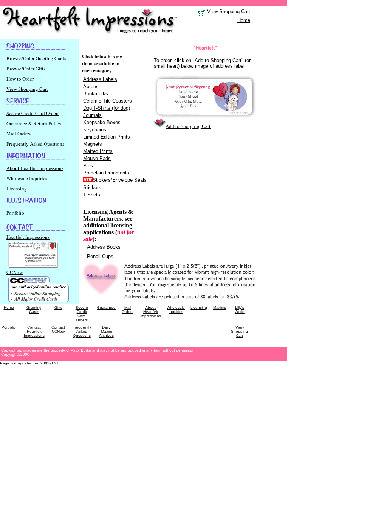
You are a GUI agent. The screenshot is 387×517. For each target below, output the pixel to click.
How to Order (20, 78)
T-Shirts (91, 195)
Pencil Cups (100, 256)
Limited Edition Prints (106, 137)
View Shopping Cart (27, 89)
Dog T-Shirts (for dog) (106, 108)
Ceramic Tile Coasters (107, 101)
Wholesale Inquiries (26, 178)
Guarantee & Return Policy (34, 123)
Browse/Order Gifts (25, 68)
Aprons (91, 86)
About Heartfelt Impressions (34, 168)
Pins (88, 165)
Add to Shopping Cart (188, 126)
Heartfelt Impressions (28, 237)
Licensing (16, 188)
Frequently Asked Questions (35, 143)
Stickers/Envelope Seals (120, 180)
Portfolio (15, 212)
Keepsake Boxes (102, 122)
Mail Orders (18, 133)
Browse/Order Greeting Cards (36, 58)
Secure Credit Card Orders (32, 113)
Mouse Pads (97, 158)
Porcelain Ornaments (106, 173)
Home (243, 20)
